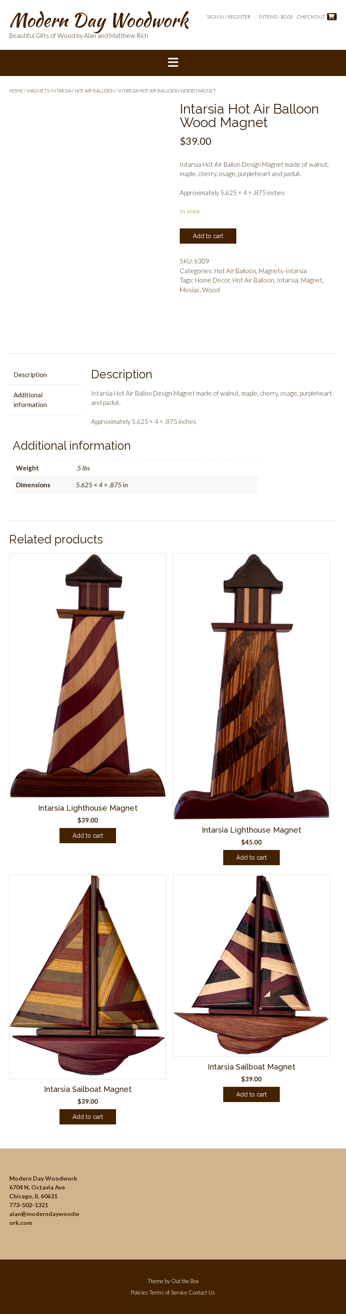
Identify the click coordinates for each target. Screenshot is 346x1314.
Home (16, 90)
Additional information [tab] (30, 399)
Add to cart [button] (88, 835)
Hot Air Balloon (95, 90)
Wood (211, 289)
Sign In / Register (229, 17)
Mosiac (190, 289)
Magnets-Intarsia (49, 90)
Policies (139, 1292)
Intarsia (287, 280)
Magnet (311, 280)
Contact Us (202, 1292)
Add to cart (208, 236)
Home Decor (212, 280)
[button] (173, 63)
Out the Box (185, 1281)
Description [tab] (30, 374)
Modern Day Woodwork (98, 19)
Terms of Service (168, 1292)
